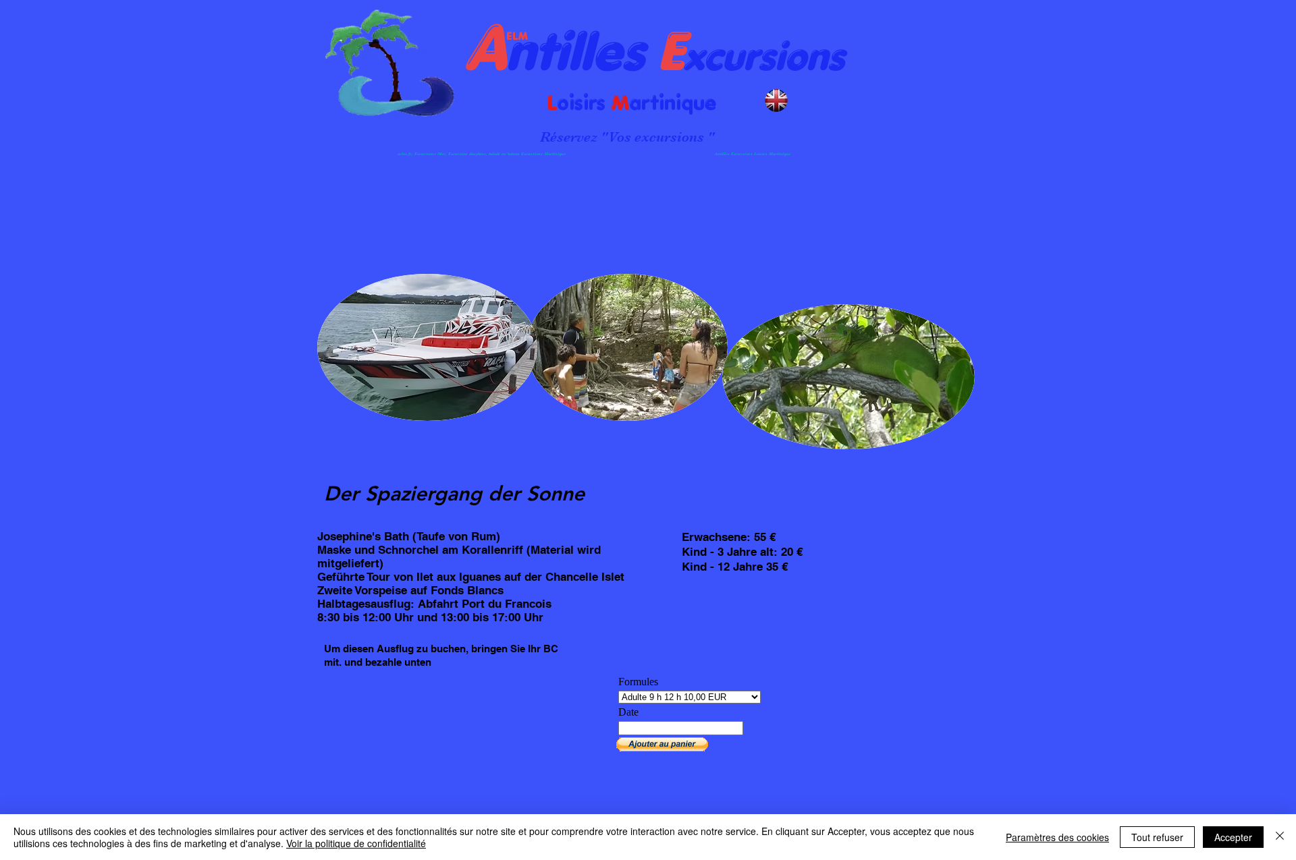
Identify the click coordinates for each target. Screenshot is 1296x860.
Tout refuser (1157, 837)
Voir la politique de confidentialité (356, 843)
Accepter (1233, 837)
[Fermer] (1280, 837)
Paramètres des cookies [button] (1057, 837)
